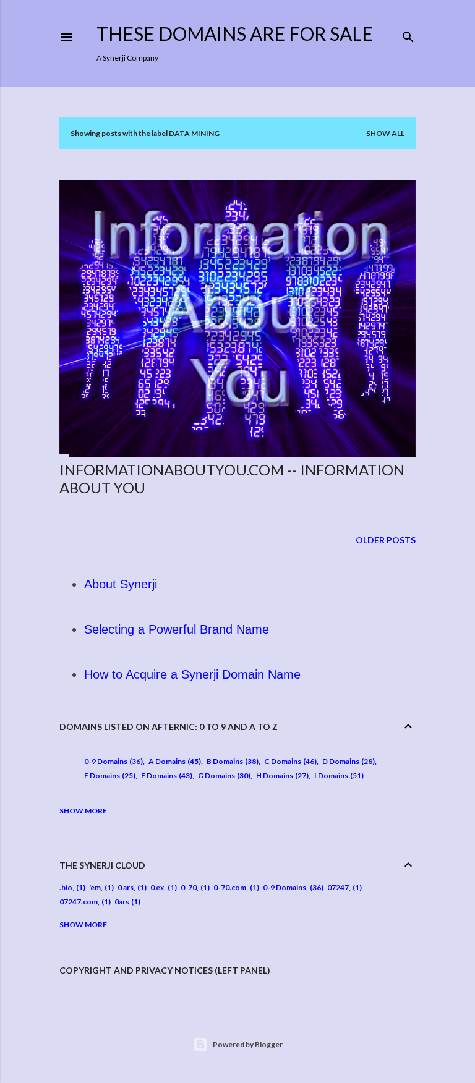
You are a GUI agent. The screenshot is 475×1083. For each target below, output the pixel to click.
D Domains (347, 761)
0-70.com (229, 887)
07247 (338, 887)
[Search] (408, 34)
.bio (65, 887)
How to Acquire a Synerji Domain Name (192, 674)
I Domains (337, 775)
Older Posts (386, 540)
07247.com (78, 901)
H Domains (281, 775)
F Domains (165, 775)
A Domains (173, 761)
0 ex (157, 887)
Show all (385, 133)
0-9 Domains (112, 761)
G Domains (223, 775)
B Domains (231, 761)
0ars (121, 901)
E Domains (108, 775)
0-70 (189, 887)
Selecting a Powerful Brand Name (176, 629)
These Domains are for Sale (234, 33)
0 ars (126, 887)
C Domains (289, 761)
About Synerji (120, 584)
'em (95, 887)
